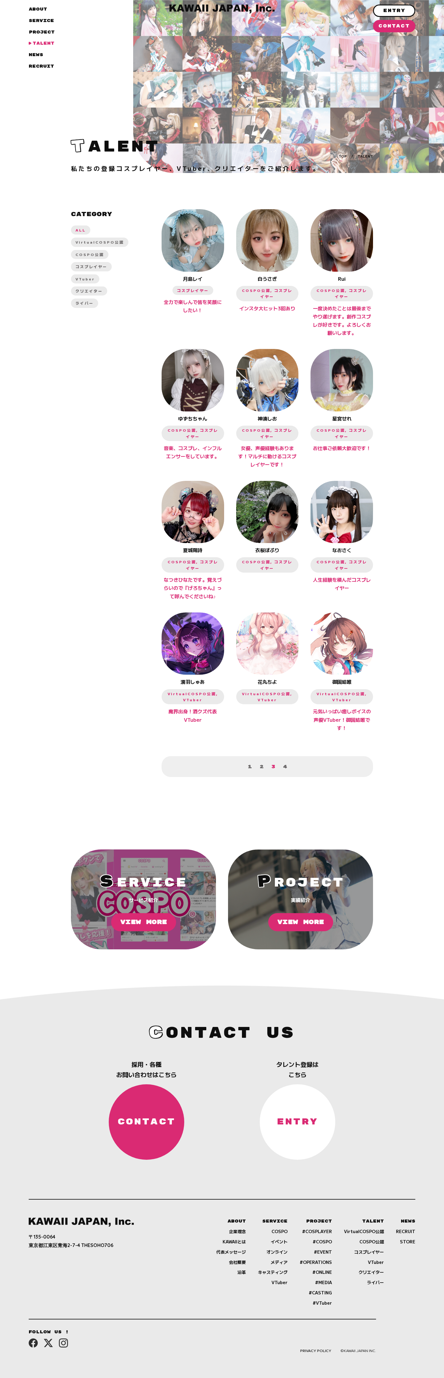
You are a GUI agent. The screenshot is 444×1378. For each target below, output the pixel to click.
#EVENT (323, 1252)
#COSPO (322, 1242)
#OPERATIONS (316, 1262)
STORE (407, 1242)
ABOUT (38, 9)
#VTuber (322, 1303)
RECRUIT (41, 66)
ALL (81, 229)
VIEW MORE (143, 922)
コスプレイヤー (91, 266)
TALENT (43, 43)
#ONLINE (322, 1272)
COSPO (280, 1231)
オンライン (277, 1252)
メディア (279, 1262)
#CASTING (320, 1293)
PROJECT (42, 32)
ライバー (85, 302)
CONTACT (394, 26)
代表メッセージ (231, 1252)
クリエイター (89, 290)
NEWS (36, 54)
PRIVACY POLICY (315, 1350)
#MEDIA (323, 1282)
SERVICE (41, 20)
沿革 (241, 1272)
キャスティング (273, 1272)
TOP (343, 155)
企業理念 (237, 1231)
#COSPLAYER (317, 1231)
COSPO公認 (90, 254)
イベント (279, 1242)
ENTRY (394, 11)
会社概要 (237, 1262)
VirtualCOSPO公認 (100, 242)
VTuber (85, 278)
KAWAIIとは (234, 1242)
